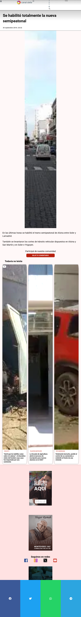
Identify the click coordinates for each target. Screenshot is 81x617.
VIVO (66, 1)
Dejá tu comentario (40, 255)
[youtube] (55, 560)
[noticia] (14, 357)
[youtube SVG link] (49, 7)
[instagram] (36, 560)
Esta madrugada (60, 451)
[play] (4, 267)
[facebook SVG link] (49, 1)
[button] (10, 598)
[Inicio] (24, 2)
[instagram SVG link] (49, 3)
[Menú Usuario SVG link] (1, 1)
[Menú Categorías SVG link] (33, 1)
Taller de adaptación (36, 451)
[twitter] (45, 560)
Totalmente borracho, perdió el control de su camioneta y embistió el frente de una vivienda (66, 457)
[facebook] (26, 560)
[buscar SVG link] (49, 9)
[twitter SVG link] (49, 5)
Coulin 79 (6, 451)
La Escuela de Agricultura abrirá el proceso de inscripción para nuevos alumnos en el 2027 (38, 457)
